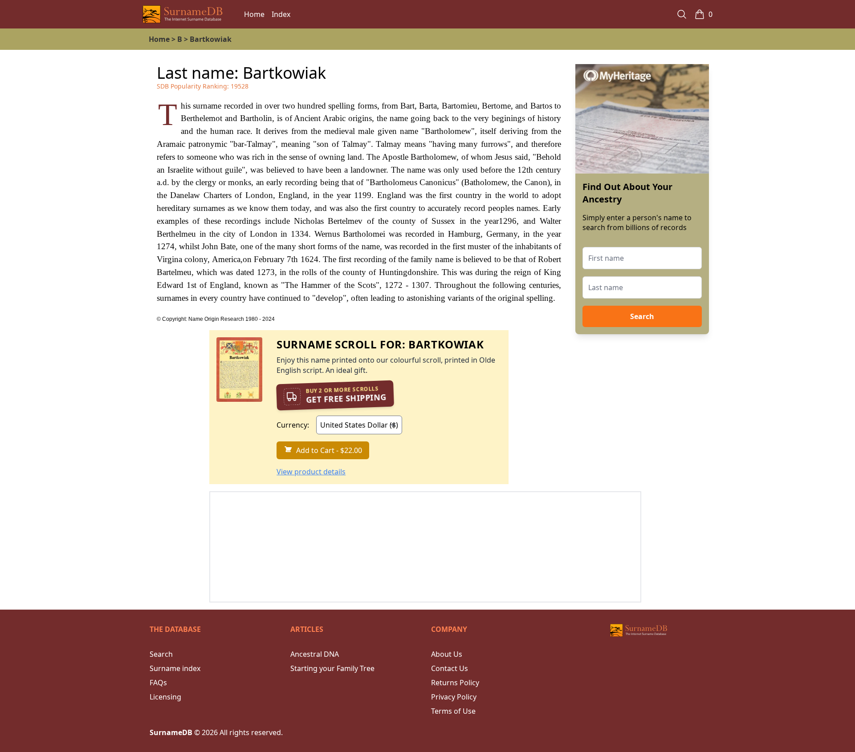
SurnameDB (171, 732)
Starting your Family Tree (332, 668)
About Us (446, 654)
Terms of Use (453, 711)
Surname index (175, 668)
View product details (311, 472)
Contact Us (449, 668)
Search (642, 316)
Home (254, 14)
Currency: (293, 425)
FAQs (158, 682)
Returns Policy (455, 682)
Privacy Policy (453, 697)
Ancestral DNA (314, 654)
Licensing (165, 697)
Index (281, 14)
